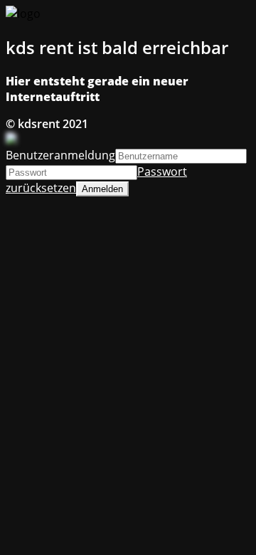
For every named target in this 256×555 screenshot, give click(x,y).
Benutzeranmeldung (60, 155)
